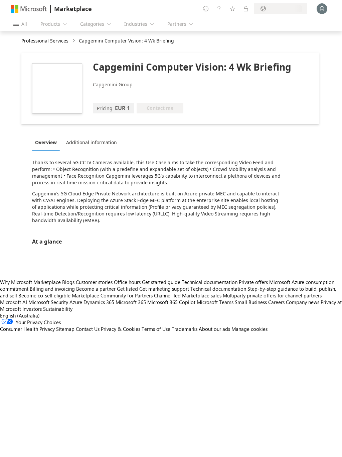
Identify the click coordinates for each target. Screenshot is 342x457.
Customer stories (94, 282)
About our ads (214, 329)
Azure (75, 302)
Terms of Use (156, 329)
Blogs (68, 282)
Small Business (251, 302)
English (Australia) (20, 315)
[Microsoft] (29, 9)
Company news (302, 302)
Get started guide (161, 282)
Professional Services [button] (44, 40)
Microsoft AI (13, 302)
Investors (32, 308)
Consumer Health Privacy (27, 329)
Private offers (253, 282)
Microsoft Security (48, 302)
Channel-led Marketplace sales (187, 295)
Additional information (91, 142)
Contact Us (88, 329)
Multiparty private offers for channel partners (272, 295)
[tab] (47, 142)
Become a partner (96, 288)
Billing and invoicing (52, 288)
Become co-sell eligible (44, 295)
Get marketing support (164, 288)
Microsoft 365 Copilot (171, 302)
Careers (276, 302)
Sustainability (57, 308)
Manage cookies (249, 329)
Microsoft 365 (131, 302)
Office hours (127, 282)
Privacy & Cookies (120, 329)
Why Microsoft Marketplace (30, 282)
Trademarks (184, 329)
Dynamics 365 (98, 302)
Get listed (127, 288)
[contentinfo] (74, 40)
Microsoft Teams (215, 302)
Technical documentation (209, 282)
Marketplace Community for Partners (112, 295)
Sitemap (65, 329)
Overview (46, 142)
